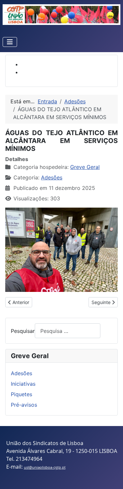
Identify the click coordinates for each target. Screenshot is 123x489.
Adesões (51, 177)
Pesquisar (23, 331)
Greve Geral (85, 167)
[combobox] (67, 330)
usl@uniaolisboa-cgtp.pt (45, 467)
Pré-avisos (24, 404)
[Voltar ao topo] (111, 477)
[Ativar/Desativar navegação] (10, 42)
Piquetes (21, 394)
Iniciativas (23, 383)
